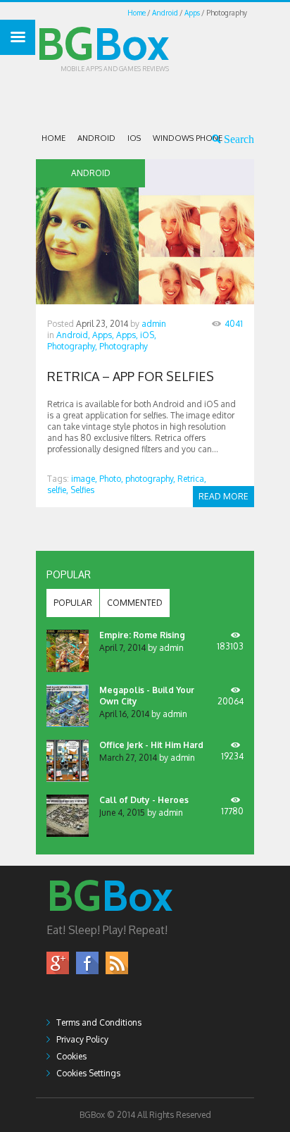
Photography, (72, 346)
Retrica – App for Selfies (130, 376)
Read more (223, 496)
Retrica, (191, 478)
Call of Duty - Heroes (144, 800)
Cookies (71, 1056)
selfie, (57, 490)
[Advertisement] (163, 98)
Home (136, 12)
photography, (150, 478)
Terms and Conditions (98, 1022)
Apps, (103, 335)
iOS (134, 138)
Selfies (82, 490)
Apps (192, 12)
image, (84, 478)
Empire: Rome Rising (142, 635)
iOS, (148, 335)
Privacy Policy (82, 1039)
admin (153, 323)
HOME (53, 138)
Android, (73, 335)
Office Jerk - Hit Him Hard (151, 745)
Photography (123, 346)
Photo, (111, 478)
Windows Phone (187, 138)
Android (165, 12)
